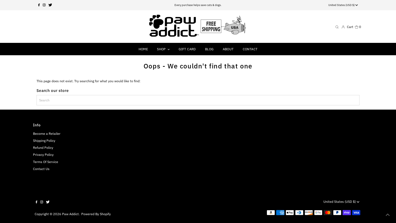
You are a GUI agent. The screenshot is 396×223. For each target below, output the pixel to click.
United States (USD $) (341, 5)
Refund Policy (43, 148)
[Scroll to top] (388, 215)
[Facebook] (39, 5)
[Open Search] (337, 27)
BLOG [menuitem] (209, 49)
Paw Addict (70, 214)
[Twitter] (50, 5)
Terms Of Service (45, 162)
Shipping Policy (44, 140)
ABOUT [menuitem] (228, 49)
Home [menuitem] (143, 49)
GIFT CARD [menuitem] (187, 49)
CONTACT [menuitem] (250, 49)
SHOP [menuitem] (162, 49)
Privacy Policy (43, 155)
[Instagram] (44, 5)
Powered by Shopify (96, 214)
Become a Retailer (46, 133)
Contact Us (41, 169)
